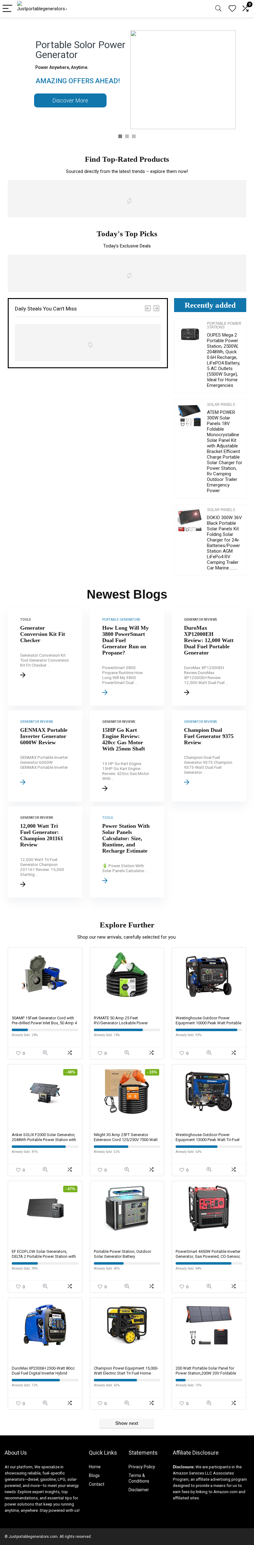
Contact (96, 1484)
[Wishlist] (232, 9)
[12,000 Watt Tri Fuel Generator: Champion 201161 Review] (45, 852)
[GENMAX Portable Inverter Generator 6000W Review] (45, 756)
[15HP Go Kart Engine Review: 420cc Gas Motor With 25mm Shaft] (127, 756)
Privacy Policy (142, 1466)
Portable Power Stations (224, 325)
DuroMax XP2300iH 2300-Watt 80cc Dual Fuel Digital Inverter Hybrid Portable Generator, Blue (43, 1373)
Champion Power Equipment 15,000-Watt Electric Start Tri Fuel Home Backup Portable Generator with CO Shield (126, 1375)
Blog (93, 1475)
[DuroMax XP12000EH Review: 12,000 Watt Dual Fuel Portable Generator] (209, 657)
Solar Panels (221, 404)
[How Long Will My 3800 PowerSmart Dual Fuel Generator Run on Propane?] (127, 657)
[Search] (218, 9)
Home (95, 1466)
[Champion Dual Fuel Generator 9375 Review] (209, 756)
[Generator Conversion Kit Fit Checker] (45, 657)
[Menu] (7, 9)
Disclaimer (139, 1489)
